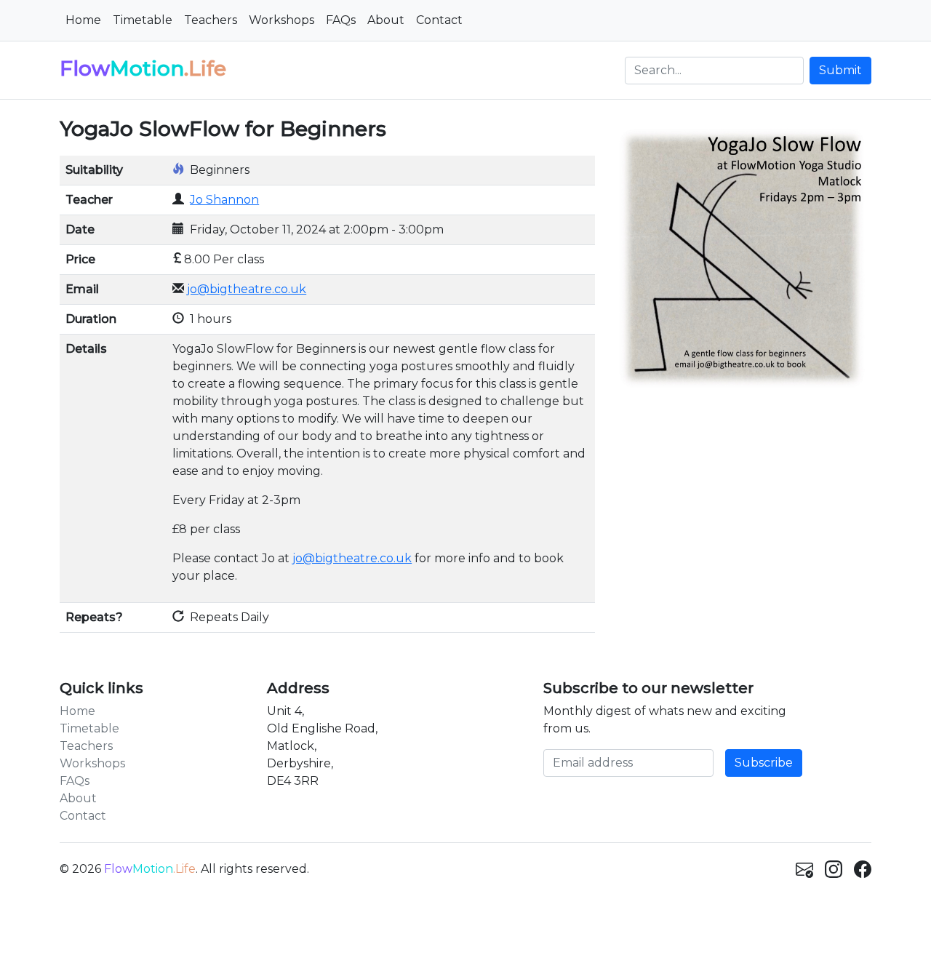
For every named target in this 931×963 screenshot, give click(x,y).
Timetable (142, 20)
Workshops (281, 20)
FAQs (341, 20)
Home (83, 20)
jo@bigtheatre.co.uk (246, 289)
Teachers (210, 20)
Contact (439, 20)
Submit (840, 70)
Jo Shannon (224, 200)
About (385, 20)
